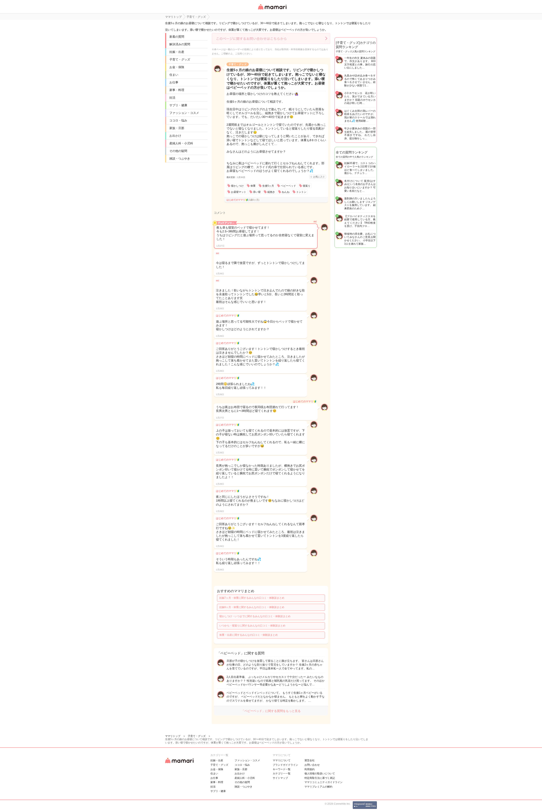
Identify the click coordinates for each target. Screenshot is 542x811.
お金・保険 (176, 67)
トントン (301, 191)
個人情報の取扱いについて (319, 773)
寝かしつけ (237, 185)
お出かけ (175, 135)
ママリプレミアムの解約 (318, 786)
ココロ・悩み (178, 120)
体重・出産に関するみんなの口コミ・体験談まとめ (248, 634)
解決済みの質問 (179, 44)
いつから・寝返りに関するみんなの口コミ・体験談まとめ (252, 625)
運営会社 (309, 760)
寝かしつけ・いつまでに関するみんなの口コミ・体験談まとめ (254, 616)
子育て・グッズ (179, 59)
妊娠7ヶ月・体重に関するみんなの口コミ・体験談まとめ (251, 597)
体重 (253, 185)
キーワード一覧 (281, 769)
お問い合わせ (312, 764)
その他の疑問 (178, 151)
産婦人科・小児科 (181, 143)
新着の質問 (176, 36)
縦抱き (271, 191)
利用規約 (309, 769)
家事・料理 (176, 90)
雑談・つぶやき (179, 158)
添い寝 (257, 191)
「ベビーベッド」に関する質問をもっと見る (271, 711)
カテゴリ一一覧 (281, 773)
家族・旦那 (176, 128)
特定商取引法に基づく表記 (319, 778)
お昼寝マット (238, 191)
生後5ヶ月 (268, 185)
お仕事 (173, 82)
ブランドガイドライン (285, 764)
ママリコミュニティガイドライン (323, 782)
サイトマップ (280, 778)
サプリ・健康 (178, 105)
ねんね (285, 191)
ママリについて (281, 760)
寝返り (306, 185)
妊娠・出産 (176, 52)
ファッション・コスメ (184, 112)
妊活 (172, 97)
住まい (173, 74)
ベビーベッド (288, 185)
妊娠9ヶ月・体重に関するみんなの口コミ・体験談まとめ (251, 607)
